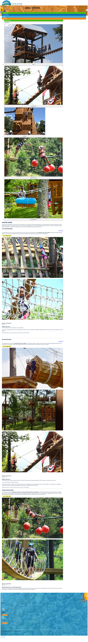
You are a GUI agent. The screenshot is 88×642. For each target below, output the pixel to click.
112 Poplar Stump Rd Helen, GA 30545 (6, 606)
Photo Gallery (6, 628)
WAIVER (3, 636)
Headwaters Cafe (5, 8)
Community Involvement (8, 626)
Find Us (4, 7)
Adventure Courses (7, 20)
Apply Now (5, 623)
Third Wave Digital (24, 631)
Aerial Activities (6, 14)
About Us (5, 625)
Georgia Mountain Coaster (7, 9)
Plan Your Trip (5, 13)
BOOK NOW (61, 230)
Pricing (5, 6)
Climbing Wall (7, 22)
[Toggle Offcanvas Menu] (87, 10)
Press (5, 627)
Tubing (4, 16)
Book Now (5, 18)
